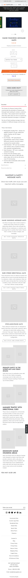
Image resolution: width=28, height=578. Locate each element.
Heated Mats (14, 525)
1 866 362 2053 (7, 1)
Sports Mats (14, 528)
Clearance (14, 533)
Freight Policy (14, 553)
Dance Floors (14, 530)
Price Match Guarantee (14, 80)
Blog (14, 541)
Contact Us (14, 538)
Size (13, 50)
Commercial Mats (14, 518)
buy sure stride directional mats (14, 288)
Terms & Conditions (14, 556)
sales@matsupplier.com (20, 1)
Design (13, 56)
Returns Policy (14, 548)
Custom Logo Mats (14, 520)
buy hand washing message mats (14, 237)
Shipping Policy (14, 551)
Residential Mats (14, 523)
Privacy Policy (14, 543)
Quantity (14, 63)
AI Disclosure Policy (14, 558)
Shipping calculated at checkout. (14, 45)
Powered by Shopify (14, 576)
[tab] (14, 105)
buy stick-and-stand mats (14, 340)
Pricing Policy (14, 546)
